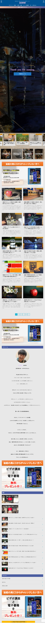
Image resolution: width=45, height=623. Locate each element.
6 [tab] (23, 146)
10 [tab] (27, 146)
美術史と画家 (4, 585)
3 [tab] (19, 146)
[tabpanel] (22, 140)
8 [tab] (25, 146)
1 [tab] (17, 146)
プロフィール (11, 5)
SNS (30, 5)
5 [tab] (21, 146)
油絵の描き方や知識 (6, 578)
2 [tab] (18, 146)
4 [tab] (20, 146)
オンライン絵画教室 (26, 5)
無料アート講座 (20, 5)
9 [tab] (26, 146)
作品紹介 (15, 5)
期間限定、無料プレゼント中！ (22, 7)
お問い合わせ (34, 5)
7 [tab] (24, 146)
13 (26, 314)
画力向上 (4, 582)
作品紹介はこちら (22, 73)
